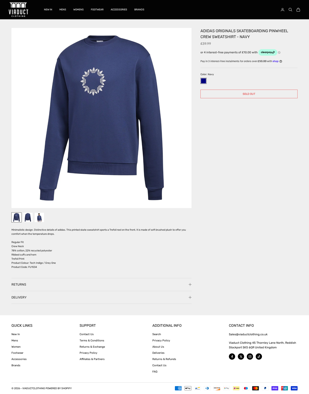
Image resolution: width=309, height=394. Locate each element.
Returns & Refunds (164, 359)
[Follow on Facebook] (232, 356)
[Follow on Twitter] (241, 356)
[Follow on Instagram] (250, 356)
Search (156, 334)
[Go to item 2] (28, 217)
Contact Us (87, 334)
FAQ (154, 371)
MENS (62, 9)
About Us (158, 346)
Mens (14, 340)
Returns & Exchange (92, 346)
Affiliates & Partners (92, 359)
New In (15, 334)
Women (16, 346)
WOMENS (78, 9)
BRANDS (139, 9)
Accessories (19, 359)
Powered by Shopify (59, 388)
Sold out (249, 93)
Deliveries (158, 352)
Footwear (17, 352)
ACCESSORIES (119, 9)
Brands (15, 365)
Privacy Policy (88, 352)
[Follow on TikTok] (259, 356)
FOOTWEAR (97, 9)
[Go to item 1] (16, 217)
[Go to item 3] (39, 217)
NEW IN (48, 9)
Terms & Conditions (92, 340)
